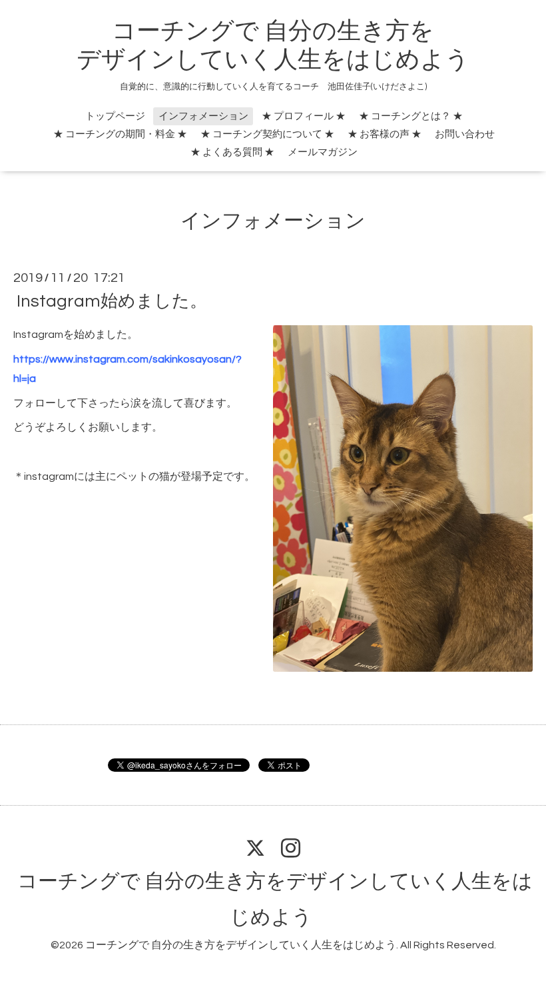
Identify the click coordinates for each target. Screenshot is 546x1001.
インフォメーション (203, 116)
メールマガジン (323, 152)
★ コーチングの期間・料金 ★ (120, 134)
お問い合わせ (465, 134)
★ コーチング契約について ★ (267, 134)
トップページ (115, 116)
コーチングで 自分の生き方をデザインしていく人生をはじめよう (240, 945)
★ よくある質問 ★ (232, 152)
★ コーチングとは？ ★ (411, 116)
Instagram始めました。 (112, 301)
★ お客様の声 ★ (384, 134)
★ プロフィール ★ (304, 116)
